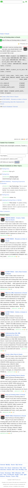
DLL (1, 474)
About (9, 467)
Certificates (10, 474)
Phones (8, 476)
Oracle (7, 33)
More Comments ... (5, 211)
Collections (15, 467)
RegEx (17, 474)
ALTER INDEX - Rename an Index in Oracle (14, 99)
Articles (9, 469)
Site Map (21, 469)
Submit (17, 162)
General (2, 464)
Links (21, 474)
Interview (3, 469)
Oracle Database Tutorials (10, 106)
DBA (13, 473)
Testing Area (5, 168)
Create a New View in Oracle (10, 96)
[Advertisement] (14, 18)
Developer (8, 473)
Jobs (24, 467)
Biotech (2, 476)
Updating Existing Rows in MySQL (12, 200)
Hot (6, 467)
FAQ (21, 467)
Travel (13, 476)
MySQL (8, 464)
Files (5, 474)
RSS (13, 469)
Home (2, 33)
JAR (23, 473)
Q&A (25, 474)
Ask (16, 469)
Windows (18, 473)
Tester (2, 473)
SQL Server (19, 464)
